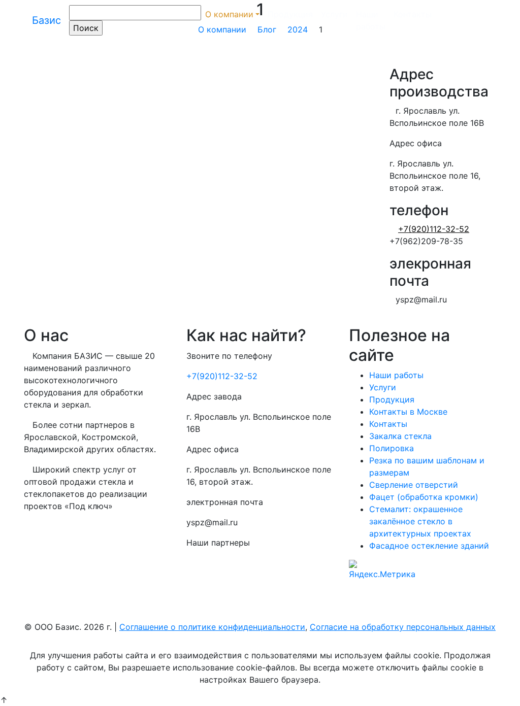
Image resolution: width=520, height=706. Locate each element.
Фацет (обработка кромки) (423, 497)
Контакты (413, 14)
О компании (229, 14)
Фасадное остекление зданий (429, 546)
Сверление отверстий (413, 485)
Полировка (391, 448)
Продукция (290, 14)
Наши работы (370, 20)
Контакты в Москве (408, 412)
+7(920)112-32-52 (221, 376)
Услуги (334, 14)
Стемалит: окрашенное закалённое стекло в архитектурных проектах (420, 521)
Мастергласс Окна (223, 583)
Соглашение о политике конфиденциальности (212, 627)
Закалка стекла (400, 436)
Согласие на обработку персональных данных (403, 627)
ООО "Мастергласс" (225, 563)
